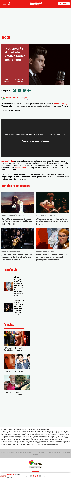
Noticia (5, 37)
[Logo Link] (36, 3)
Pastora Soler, (20, 167)
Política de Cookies (39, 452)
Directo (64, 4)
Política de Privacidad (52, 452)
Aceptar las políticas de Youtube (35, 141)
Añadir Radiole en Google (16, 98)
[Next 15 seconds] (40, 476)
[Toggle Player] (68, 476)
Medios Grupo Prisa (35, 467)
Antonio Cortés (7, 161)
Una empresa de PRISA (35, 462)
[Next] (44, 476)
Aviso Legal (19, 452)
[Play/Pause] (35, 476)
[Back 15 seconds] (31, 476)
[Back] (26, 476)
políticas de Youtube (26, 134)
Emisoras (11, 452)
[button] (4, 4)
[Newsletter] (14, 4)
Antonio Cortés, (60, 104)
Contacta (3, 452)
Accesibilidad (28, 452)
